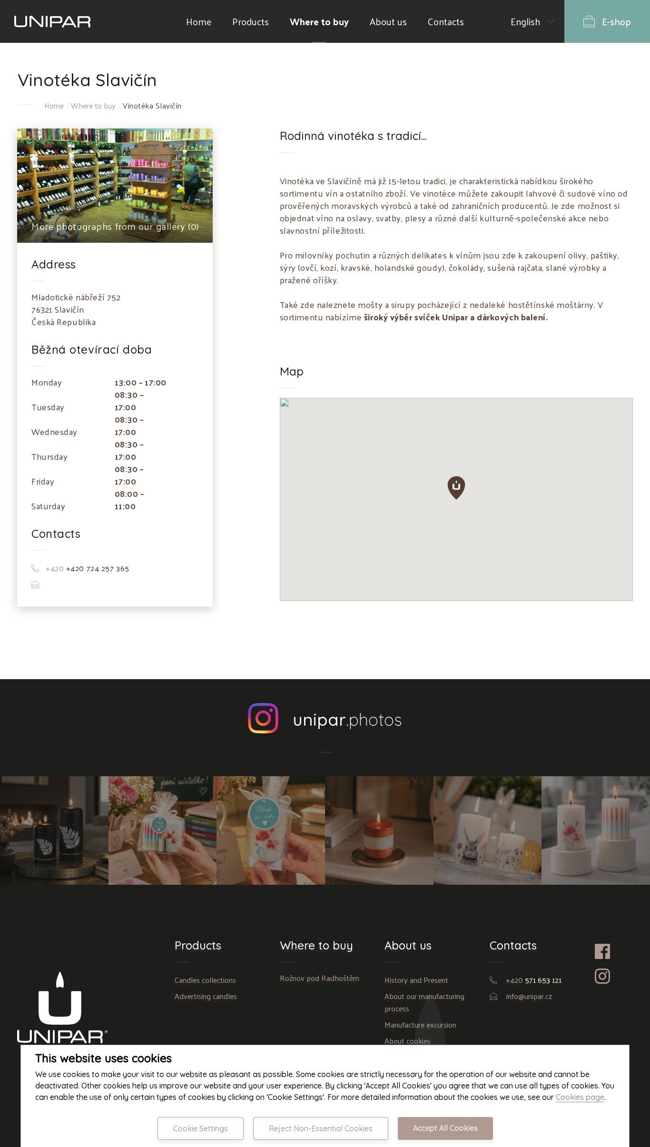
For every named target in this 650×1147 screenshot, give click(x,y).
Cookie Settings (200, 1128)
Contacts (446, 21)
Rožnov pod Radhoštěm (319, 978)
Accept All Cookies (445, 1128)
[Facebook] (614, 951)
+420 (533, 980)
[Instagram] (614, 976)
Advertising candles (206, 996)
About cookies (407, 1041)
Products (250, 21)
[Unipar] (52, 21)
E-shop (616, 21)
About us (388, 21)
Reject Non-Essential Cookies (321, 1128)
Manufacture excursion (420, 1024)
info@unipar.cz (529, 996)
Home (198, 21)
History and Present (416, 980)
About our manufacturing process (424, 1002)
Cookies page (580, 1097)
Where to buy (319, 21)
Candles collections (205, 980)
